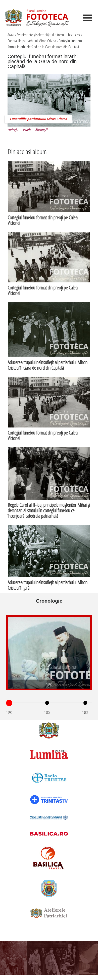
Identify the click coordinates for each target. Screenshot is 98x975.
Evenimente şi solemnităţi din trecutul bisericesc (48, 35)
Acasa (11, 35)
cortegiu (13, 129)
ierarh (26, 129)
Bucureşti (41, 129)
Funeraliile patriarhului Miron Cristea (32, 41)
